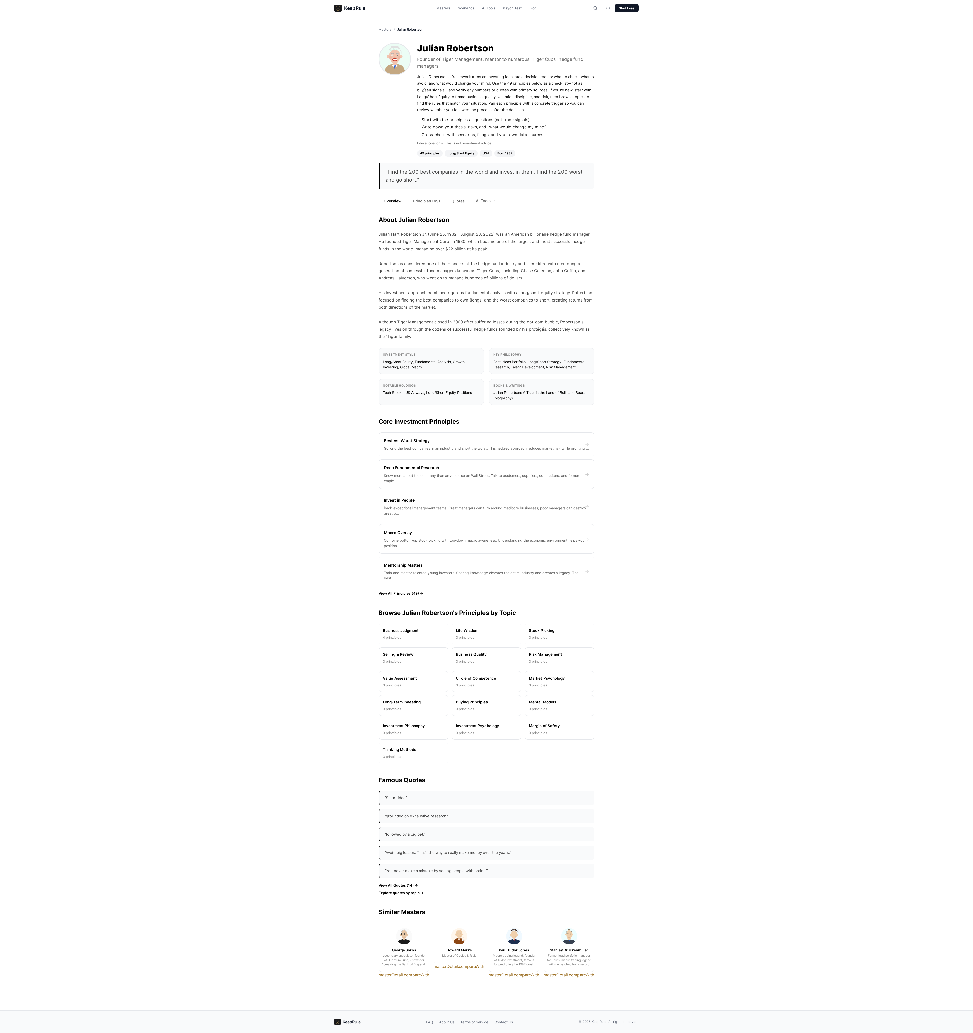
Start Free (626, 8)
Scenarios (466, 8)
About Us (446, 1022)
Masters (443, 8)
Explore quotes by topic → (401, 893)
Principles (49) (426, 201)
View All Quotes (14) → (398, 885)
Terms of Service (474, 1022)
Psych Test (512, 8)
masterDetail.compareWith (404, 975)
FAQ (607, 8)
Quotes (458, 201)
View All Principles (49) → (401, 593)
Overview (393, 201)
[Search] (595, 8)
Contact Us (503, 1022)
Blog (533, 8)
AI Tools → (485, 200)
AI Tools (488, 8)
